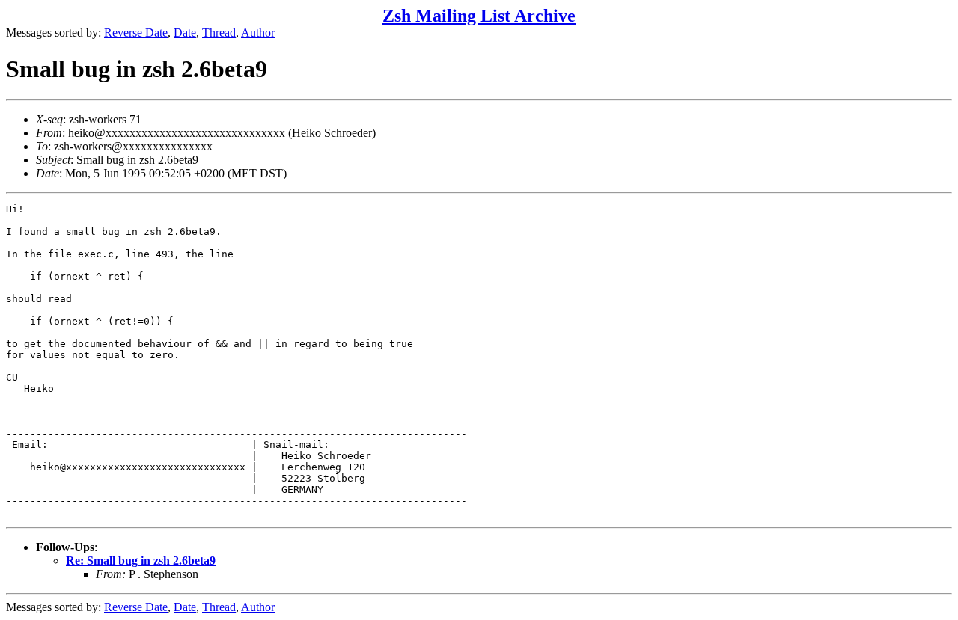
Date (185, 32)
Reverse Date (136, 32)
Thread (219, 32)
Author (258, 32)
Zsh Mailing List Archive (479, 15)
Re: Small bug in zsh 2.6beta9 (141, 560)
